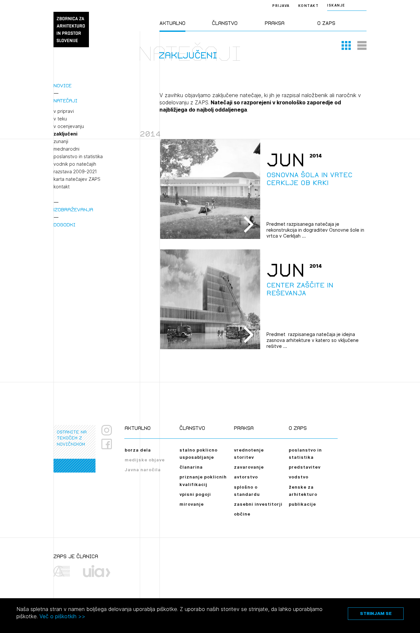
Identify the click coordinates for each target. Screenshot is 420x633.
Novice (62, 85)
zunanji (60, 141)
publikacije (302, 504)
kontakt (61, 187)
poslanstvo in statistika (78, 156)
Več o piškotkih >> (62, 616)
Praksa (274, 23)
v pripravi (63, 111)
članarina (191, 467)
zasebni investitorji (258, 504)
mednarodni (66, 149)
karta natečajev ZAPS (76, 179)
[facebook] (109, 444)
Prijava (281, 5)
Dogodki (64, 224)
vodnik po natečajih (74, 164)
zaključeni (65, 134)
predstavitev (305, 467)
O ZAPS (326, 23)
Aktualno (172, 23)
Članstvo (225, 23)
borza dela (138, 450)
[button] (346, 45)
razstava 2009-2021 (75, 172)
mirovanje (191, 504)
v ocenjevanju (68, 126)
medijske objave (145, 460)
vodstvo (298, 477)
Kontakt (308, 5)
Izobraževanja (73, 209)
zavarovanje (249, 467)
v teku (60, 119)
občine (242, 514)
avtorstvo (246, 477)
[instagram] (106, 430)
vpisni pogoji (195, 494)
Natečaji (65, 100)
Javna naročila (143, 470)
